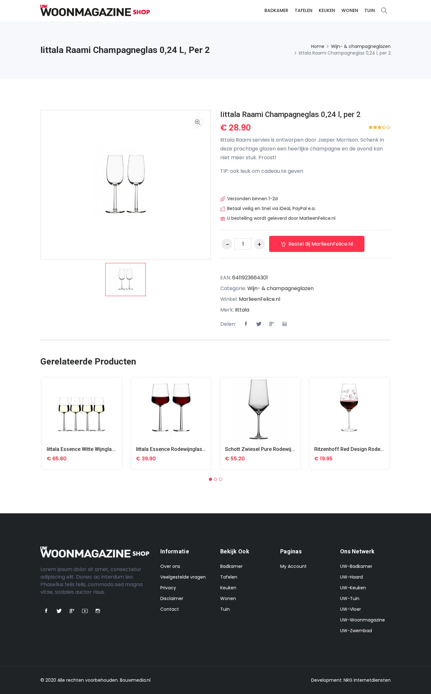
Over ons (170, 566)
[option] (125, 279)
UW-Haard (351, 577)
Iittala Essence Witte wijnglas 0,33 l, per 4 (95, 449)
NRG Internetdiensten (367, 680)
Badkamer (276, 10)
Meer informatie (82, 414)
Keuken (327, 10)
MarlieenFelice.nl (259, 299)
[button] (210, 479)
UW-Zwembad (356, 630)
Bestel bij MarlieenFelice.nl (320, 244)
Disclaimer (171, 598)
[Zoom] (198, 123)
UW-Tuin (349, 598)
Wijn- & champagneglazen (361, 46)
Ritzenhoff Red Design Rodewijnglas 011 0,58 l (369, 449)
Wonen (349, 10)
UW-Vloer (350, 609)
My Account (293, 566)
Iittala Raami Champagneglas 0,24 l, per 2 (290, 114)
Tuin (369, 10)
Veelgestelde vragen (183, 577)
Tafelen (303, 10)
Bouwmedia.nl (135, 680)
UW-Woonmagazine (362, 620)
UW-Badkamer (356, 566)
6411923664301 (250, 277)
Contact (169, 609)
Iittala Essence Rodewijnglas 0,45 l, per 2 (184, 449)
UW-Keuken (353, 588)
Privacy (168, 588)
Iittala (242, 309)
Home (317, 46)
